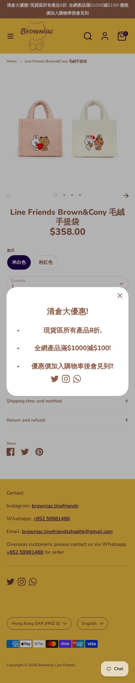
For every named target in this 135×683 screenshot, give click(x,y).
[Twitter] (55, 379)
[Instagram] (66, 379)
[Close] (120, 295)
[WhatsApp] (77, 379)
